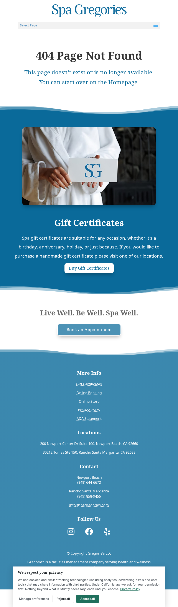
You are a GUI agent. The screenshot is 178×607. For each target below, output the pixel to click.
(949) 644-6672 (89, 482)
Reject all (63, 599)
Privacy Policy (89, 410)
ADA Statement (89, 418)
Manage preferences (34, 599)
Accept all (87, 599)
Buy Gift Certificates (89, 268)
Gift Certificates (89, 384)
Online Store (89, 401)
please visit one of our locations (128, 256)
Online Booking (89, 392)
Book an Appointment (89, 330)
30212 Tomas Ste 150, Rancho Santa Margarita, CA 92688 (89, 452)
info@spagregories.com (89, 505)
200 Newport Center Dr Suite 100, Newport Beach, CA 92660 (89, 443)
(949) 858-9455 (89, 496)
